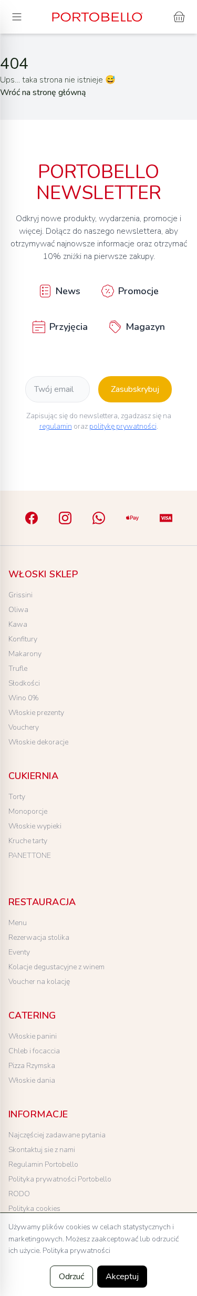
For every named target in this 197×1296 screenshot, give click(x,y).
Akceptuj (122, 1276)
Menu (17, 923)
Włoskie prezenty (36, 713)
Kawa (17, 624)
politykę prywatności (123, 426)
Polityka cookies (34, 1209)
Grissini (20, 595)
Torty (16, 797)
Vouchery (23, 727)
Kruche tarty (27, 841)
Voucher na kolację (39, 982)
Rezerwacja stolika (38, 937)
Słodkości (24, 683)
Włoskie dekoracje (38, 742)
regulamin (55, 426)
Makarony (25, 654)
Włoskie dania (31, 1080)
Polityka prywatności (76, 1251)
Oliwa (18, 610)
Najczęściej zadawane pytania (57, 1135)
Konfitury (22, 639)
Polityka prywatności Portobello (59, 1179)
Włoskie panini (32, 1036)
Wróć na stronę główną (43, 92)
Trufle (17, 668)
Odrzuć (71, 1276)
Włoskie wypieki (34, 826)
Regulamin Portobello (43, 1164)
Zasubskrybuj (135, 389)
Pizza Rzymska (31, 1066)
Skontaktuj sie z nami (41, 1150)
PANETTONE (29, 855)
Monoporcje (27, 811)
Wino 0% (23, 698)
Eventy (19, 952)
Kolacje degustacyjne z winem (56, 967)
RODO (19, 1194)
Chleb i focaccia (34, 1051)
